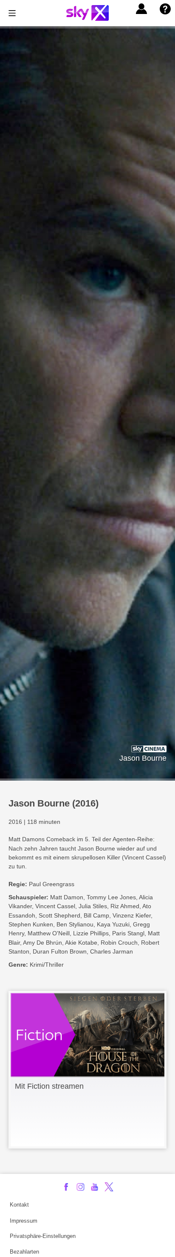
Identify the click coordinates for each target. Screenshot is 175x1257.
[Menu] (12, 13)
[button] (141, 8)
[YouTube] (94, 1186)
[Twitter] (108, 1186)
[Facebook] (66, 1186)
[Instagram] (80, 1186)
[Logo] (87, 13)
